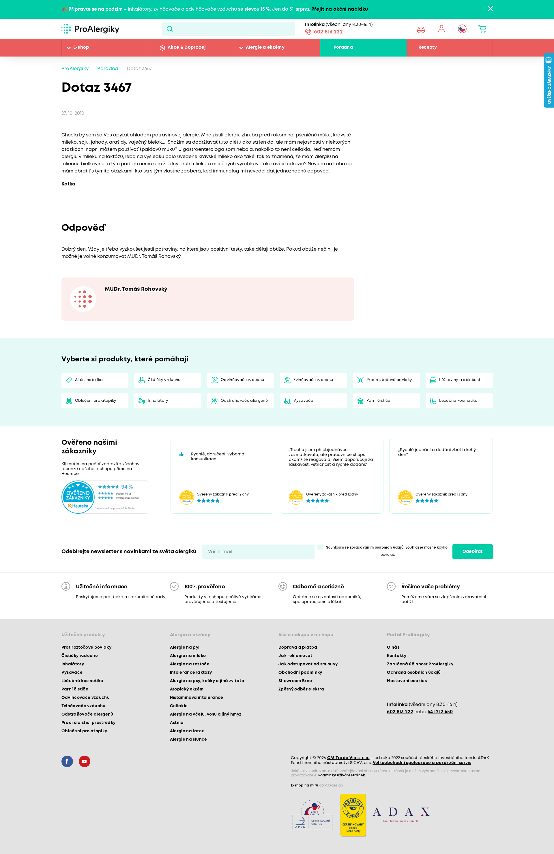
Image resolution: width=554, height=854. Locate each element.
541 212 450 (440, 712)
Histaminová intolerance (196, 697)
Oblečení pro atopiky (96, 400)
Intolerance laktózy (191, 672)
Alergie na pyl (185, 647)
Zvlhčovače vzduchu (313, 380)
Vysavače (303, 400)
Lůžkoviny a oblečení (459, 380)
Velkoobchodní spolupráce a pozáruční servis (422, 763)
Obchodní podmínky (300, 672)
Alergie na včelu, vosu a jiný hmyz (206, 714)
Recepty (427, 48)
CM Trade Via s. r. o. (348, 758)
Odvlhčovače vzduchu (242, 380)
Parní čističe (378, 400)
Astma (177, 723)
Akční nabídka (89, 380)
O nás (393, 647)
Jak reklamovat (295, 656)
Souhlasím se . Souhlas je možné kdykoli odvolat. (388, 551)
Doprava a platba (297, 647)
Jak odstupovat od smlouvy (308, 664)
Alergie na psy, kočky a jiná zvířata (207, 681)
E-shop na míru (305, 785)
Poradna (343, 48)
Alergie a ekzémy (265, 48)
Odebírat (473, 552)
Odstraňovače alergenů (244, 400)
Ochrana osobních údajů (414, 672)
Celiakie (179, 706)
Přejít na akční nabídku (339, 9)
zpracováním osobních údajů (377, 547)
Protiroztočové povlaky (389, 380)
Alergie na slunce (188, 739)
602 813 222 (328, 32)
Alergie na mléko (188, 656)
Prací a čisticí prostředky (88, 723)
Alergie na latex (187, 731)
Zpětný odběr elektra (301, 689)
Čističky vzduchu (164, 380)
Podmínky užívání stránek (341, 775)
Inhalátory (158, 400)
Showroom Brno (295, 681)
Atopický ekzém (187, 689)
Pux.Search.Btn (169, 29)
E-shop (81, 48)
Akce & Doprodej (186, 48)
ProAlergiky (75, 69)
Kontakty (396, 656)
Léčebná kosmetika (458, 400)
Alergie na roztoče (189, 664)
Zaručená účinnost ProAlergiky (420, 664)
